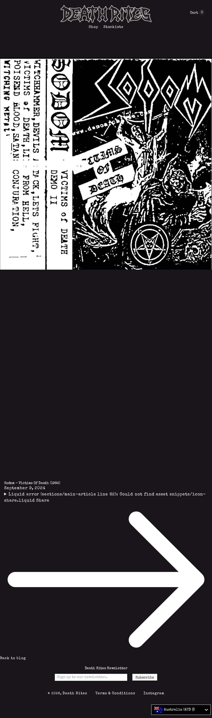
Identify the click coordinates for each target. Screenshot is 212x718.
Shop (93, 27)
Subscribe (144, 678)
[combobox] (181, 710)
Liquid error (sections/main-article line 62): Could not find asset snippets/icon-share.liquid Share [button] (105, 498)
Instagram (153, 693)
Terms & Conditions (115, 693)
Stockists (113, 27)
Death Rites (75, 693)
